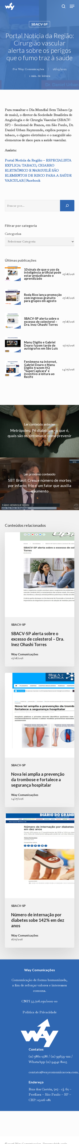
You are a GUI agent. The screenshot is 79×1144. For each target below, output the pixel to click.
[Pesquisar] (67, 205)
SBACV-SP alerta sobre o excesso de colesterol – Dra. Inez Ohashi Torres (41, 321)
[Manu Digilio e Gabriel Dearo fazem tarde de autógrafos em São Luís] (13, 345)
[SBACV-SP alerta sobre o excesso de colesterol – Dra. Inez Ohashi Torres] (13, 322)
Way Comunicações (31, 69)
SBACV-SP (39, 24)
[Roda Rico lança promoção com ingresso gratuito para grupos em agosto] (13, 298)
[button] (72, 6)
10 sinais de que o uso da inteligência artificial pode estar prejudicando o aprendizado (42, 274)
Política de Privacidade (40, 1012)
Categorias (13, 233)
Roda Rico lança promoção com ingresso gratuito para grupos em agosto (43, 297)
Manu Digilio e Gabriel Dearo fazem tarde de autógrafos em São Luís (41, 345)
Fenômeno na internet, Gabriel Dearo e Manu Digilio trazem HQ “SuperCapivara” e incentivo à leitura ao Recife (40, 369)
